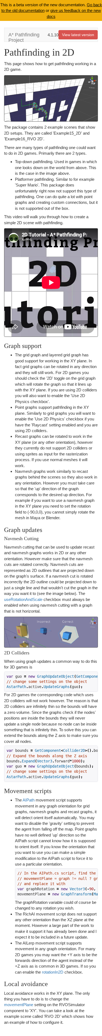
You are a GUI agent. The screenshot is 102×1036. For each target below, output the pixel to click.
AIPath (29, 800)
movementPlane (19, 1004)
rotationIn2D (52, 972)
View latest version (78, 35)
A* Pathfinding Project (23, 37)
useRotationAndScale (23, 599)
